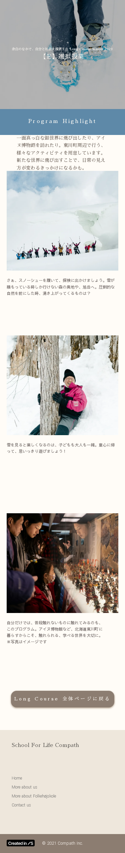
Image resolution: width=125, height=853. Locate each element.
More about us (24, 787)
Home (17, 778)
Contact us (21, 805)
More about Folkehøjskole (34, 796)
